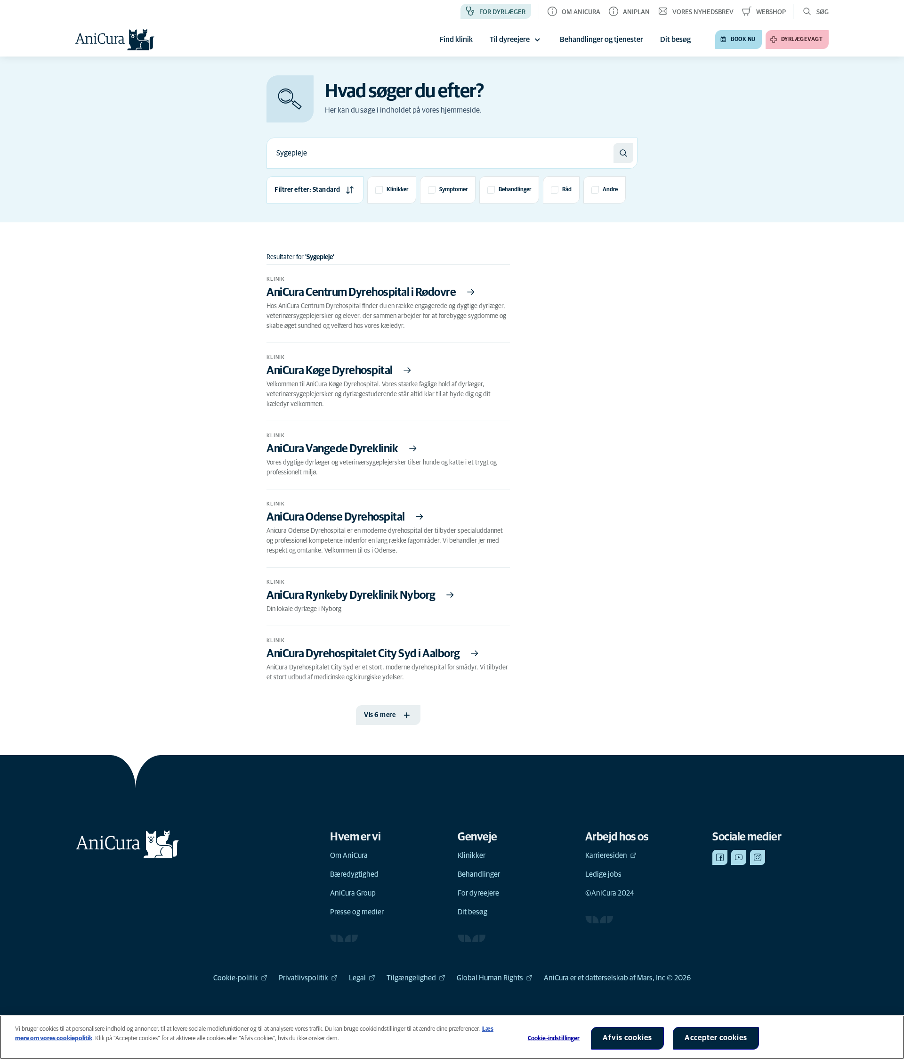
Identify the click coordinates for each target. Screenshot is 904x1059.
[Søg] (623, 153)
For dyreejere (478, 893)
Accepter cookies (716, 1038)
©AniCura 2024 (609, 893)
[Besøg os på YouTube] (738, 857)
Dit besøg (472, 912)
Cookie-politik (235, 978)
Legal (357, 978)
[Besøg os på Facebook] (719, 857)
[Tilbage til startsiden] (114, 39)
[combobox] (440, 153)
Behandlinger (479, 874)
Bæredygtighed (354, 874)
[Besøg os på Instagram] (757, 857)
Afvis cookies (627, 1038)
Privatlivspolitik (303, 978)
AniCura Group (353, 893)
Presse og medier (357, 912)
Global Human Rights (490, 978)
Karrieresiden (606, 855)
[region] (452, 1037)
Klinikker (471, 855)
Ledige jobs (603, 874)
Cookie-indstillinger (554, 1038)
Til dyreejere (510, 39)
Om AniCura (349, 855)
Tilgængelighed (411, 978)
